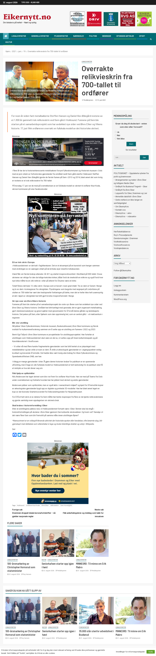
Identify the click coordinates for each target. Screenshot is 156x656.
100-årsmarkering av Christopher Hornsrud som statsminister (21, 567)
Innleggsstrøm (120, 290)
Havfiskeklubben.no (122, 231)
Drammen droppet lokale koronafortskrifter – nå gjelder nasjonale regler (33, 513)
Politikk (93, 36)
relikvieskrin (54, 505)
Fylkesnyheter (61, 36)
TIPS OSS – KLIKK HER (30, 2)
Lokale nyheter (19, 36)
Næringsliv (78, 36)
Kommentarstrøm (121, 295)
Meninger (106, 36)
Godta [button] (150, 652)
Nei (118, 135)
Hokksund (20, 505)
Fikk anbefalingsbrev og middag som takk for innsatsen (83, 513)
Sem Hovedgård (66, 505)
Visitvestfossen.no (122, 245)
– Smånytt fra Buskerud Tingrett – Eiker (130, 186)
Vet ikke (121, 139)
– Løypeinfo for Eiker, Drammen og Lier (130, 193)
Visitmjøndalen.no (121, 248)
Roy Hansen (27, 574)
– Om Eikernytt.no (121, 206)
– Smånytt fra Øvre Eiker (124, 190)
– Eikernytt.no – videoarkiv (125, 216)
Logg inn (117, 286)
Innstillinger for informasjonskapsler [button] (130, 652)
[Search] (150, 39)
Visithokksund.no (121, 242)
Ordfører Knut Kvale (33, 505)
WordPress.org (120, 299)
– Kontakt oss (120, 210)
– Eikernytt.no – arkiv (123, 213)
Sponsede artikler (125, 36)
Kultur (8, 42)
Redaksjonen (88, 100)
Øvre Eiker (45, 505)
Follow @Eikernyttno (122, 270)
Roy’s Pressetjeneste (123, 235)
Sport (142, 36)
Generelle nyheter (40, 36)
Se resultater (131, 150)
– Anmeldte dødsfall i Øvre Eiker (127, 196)
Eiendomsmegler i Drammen (126, 238)
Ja (118, 132)
